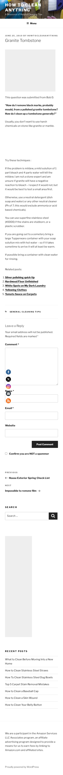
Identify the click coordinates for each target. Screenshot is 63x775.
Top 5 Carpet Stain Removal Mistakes (27, 684)
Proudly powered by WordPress (22, 766)
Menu (33, 23)
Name (9, 391)
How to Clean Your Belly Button (23, 704)
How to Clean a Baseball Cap (21, 691)
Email (9, 408)
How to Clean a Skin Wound (21, 697)
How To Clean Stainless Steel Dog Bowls (29, 677)
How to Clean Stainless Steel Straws (26, 670)
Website (10, 425)
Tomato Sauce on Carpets (21, 294)
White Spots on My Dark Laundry (25, 285)
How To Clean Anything (23, 7)
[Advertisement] (30, 70)
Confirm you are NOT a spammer (29, 453)
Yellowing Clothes (16, 289)
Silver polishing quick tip (20, 277)
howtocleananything (42, 35)
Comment (12, 344)
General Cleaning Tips (25, 312)
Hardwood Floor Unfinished (21, 281)
